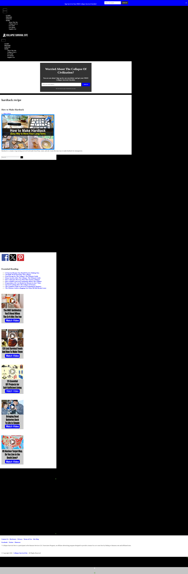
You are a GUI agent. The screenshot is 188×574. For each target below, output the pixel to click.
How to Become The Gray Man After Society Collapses (22, 279)
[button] (4, 8)
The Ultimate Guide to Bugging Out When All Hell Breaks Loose (25, 288)
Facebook (4, 542)
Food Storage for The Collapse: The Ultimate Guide (21, 276)
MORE (8, 20)
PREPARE (9, 17)
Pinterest (17, 542)
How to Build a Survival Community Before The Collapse (23, 281)
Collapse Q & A (13, 24)
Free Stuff (12, 25)
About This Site (13, 22)
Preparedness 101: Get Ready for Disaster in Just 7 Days (23, 283)
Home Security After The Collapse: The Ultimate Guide (23, 278)
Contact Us (4, 539)
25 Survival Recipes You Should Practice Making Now (22, 273)
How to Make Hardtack (12, 109)
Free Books (12, 27)
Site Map (36, 539)
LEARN (8, 15)
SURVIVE (9, 19)
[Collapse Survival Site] (14, 38)
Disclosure (13, 539)
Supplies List (12, 29)
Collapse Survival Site (20, 553)
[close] (94, 568)
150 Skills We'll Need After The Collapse (18, 274)
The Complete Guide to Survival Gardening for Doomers (23, 286)
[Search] (21, 157)
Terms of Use (28, 539)
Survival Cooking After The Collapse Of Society (20, 284)
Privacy (20, 539)
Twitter (11, 542)
